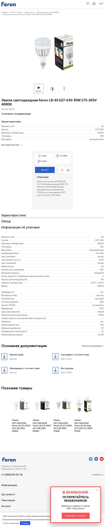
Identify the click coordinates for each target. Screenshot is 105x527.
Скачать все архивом (92, 346)
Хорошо (25, 523)
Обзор (6, 221)
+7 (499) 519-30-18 (11, 474)
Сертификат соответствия (75, 354)
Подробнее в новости (75, 516)
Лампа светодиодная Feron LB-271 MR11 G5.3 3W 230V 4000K (21, 425)
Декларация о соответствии (25, 368)
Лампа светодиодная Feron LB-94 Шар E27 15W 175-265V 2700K (83, 425)
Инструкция (67, 368)
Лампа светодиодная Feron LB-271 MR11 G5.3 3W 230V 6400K (42, 425)
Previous (32, 89)
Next (72, 89)
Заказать (45, 170)
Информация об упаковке (20, 227)
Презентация (16, 354)
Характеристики (13, 215)
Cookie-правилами (11, 523)
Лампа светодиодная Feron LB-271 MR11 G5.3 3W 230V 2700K (62, 425)
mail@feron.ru (98, 475)
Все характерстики (10, 145)
